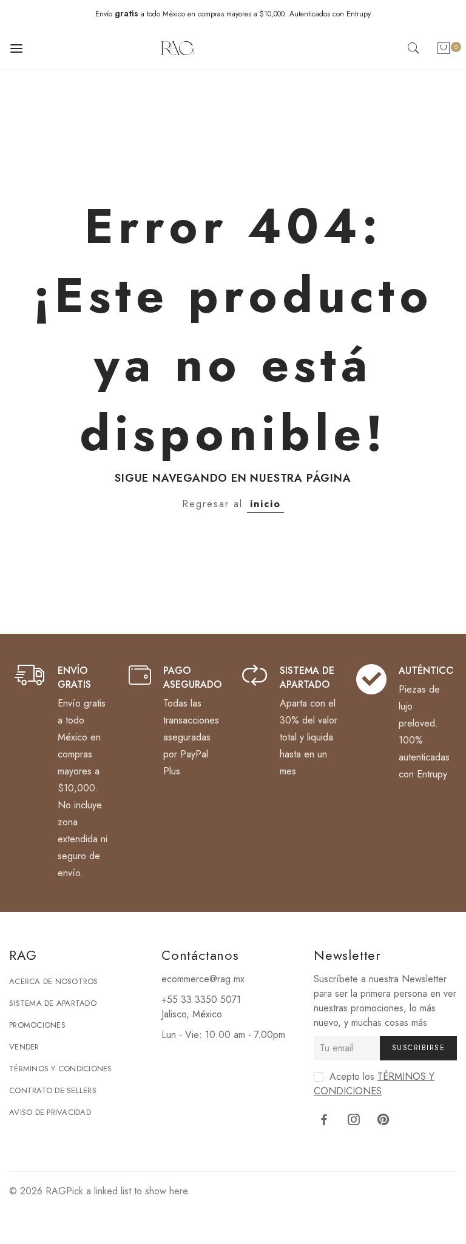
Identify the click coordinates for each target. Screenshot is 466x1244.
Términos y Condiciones (60, 1068)
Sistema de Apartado (52, 1003)
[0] (443, 50)
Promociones (37, 1025)
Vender (24, 1047)
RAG (56, 1191)
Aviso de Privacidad (50, 1112)
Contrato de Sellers (52, 1090)
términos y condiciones (374, 1083)
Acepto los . (374, 1083)
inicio (265, 504)
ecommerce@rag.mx (203, 979)
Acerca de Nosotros (53, 981)
